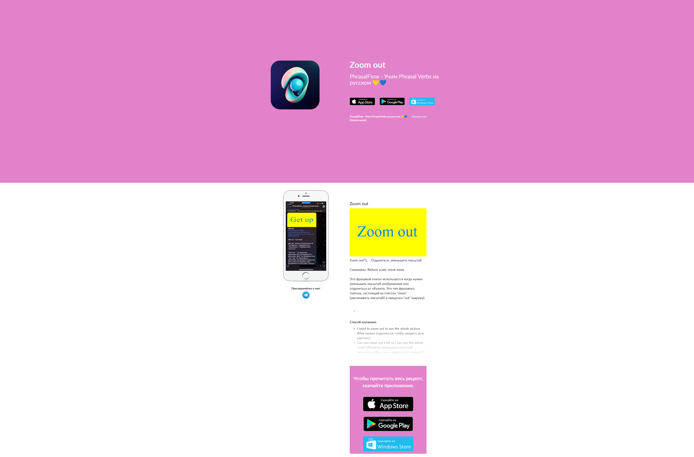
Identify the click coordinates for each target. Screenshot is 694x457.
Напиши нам (419, 117)
